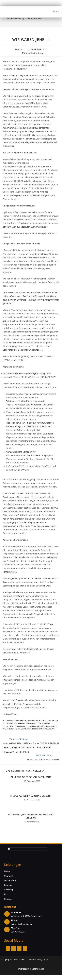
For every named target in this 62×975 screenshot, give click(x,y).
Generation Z (10, 880)
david (17, 49)
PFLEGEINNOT (8, 726)
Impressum (23, 968)
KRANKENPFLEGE (52, 720)
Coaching (8, 890)
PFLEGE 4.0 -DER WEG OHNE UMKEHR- (31, 795)
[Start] (4, 18)
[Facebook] (8, 948)
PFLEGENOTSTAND (10, 729)
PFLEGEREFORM (36, 729)
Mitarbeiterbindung (32, 53)
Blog (6, 894)
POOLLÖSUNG (49, 729)
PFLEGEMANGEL (50, 726)
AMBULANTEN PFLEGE (36, 720)
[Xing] (25, 948)
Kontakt (7, 899)
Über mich (9, 876)
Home (7, 871)
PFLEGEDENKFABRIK (17, 723)
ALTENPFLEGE (21, 720)
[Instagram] (13, 948)
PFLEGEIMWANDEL (43, 723)
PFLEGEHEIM (30, 723)
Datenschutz (38, 968)
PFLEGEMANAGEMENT (35, 726)
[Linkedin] (19, 948)
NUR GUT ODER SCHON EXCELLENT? (31, 777)
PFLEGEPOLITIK (24, 729)
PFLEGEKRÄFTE (20, 726)
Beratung (8, 885)
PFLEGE (6, 723)
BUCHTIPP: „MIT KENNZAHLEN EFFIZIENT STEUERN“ (31, 816)
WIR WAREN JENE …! (35, 18)
